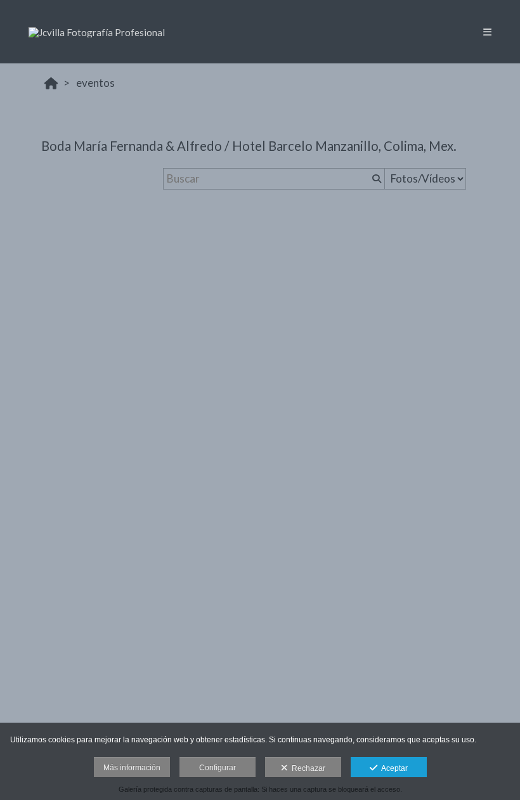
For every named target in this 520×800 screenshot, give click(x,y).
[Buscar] (375, 179)
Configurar (217, 767)
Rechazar (306, 768)
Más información (131, 767)
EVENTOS (95, 82)
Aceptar (392, 768)
